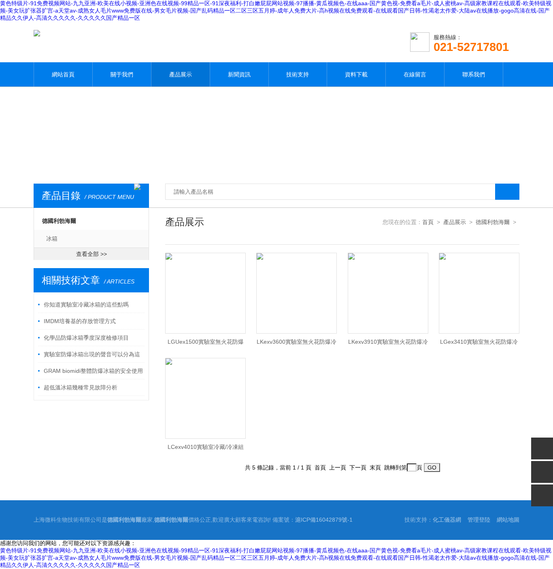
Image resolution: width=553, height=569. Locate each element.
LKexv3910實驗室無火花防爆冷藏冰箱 (388, 344)
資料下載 (356, 74)
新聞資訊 (239, 74)
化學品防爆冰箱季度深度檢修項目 (86, 337)
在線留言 (415, 74)
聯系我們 (473, 74)
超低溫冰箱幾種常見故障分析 (80, 387)
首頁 (428, 222)
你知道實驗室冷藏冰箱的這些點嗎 (86, 304)
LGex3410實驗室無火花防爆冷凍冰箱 (479, 344)
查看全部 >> (91, 254)
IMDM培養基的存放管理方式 (80, 321)
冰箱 (51, 238)
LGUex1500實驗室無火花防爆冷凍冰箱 (206, 344)
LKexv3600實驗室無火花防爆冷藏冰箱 (296, 344)
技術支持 (297, 74)
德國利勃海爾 (59, 221)
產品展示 (180, 74)
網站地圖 (508, 519)
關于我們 (122, 74)
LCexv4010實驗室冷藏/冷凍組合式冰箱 (206, 449)
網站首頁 (63, 74)
